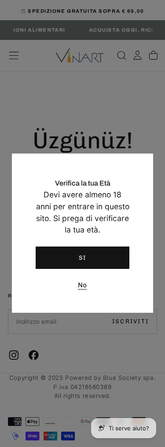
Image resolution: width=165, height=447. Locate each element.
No (82, 285)
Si (82, 257)
